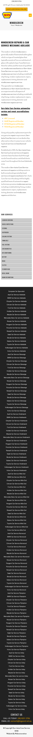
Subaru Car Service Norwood (16, 580)
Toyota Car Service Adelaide (16, 344)
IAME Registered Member (14, 121)
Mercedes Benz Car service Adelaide (16, 318)
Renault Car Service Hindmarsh (16, 450)
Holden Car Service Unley (16, 669)
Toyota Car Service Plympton (16, 643)
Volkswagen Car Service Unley (16, 706)
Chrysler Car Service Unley (16, 659)
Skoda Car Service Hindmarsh (16, 457)
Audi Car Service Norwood (17, 533)
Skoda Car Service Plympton (16, 636)
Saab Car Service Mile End (16, 513)
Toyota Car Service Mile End (16, 523)
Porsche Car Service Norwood (16, 567)
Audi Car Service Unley (16, 653)
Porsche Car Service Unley (16, 686)
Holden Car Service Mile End (16, 490)
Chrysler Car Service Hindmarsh (16, 421)
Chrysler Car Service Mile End (17, 480)
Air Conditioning (6, 253)
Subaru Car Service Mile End (16, 520)
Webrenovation (21, 733)
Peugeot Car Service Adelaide (16, 324)
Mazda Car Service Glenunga (16, 374)
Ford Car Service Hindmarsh (16, 427)
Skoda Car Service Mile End (16, 517)
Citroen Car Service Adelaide (16, 305)
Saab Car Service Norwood (16, 573)
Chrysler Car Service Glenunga (16, 361)
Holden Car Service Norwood (16, 550)
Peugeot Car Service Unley (16, 683)
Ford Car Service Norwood (16, 547)
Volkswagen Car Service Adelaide (16, 348)
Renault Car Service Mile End (16, 510)
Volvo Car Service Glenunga (16, 411)
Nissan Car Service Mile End (16, 500)
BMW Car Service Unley (16, 656)
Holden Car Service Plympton (16, 610)
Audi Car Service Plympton (17, 593)
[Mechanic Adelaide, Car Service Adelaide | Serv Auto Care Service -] (7, 15)
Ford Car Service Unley (16, 666)
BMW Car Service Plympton (16, 596)
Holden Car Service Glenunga (16, 371)
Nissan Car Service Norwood (16, 560)
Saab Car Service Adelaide (16, 334)
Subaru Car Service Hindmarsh (16, 460)
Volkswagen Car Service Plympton (16, 646)
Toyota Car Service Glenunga (16, 404)
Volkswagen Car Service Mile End (16, 527)
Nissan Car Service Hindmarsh (16, 441)
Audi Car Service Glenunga (16, 354)
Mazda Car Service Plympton (16, 613)
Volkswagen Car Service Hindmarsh (16, 467)
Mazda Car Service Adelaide (16, 315)
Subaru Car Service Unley (16, 699)
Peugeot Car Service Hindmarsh (16, 444)
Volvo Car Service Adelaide (16, 351)
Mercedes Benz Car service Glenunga (16, 378)
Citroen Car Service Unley (16, 663)
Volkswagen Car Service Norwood (16, 586)
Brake (3, 261)
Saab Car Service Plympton (16, 633)
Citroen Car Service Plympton (17, 603)
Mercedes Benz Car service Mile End (16, 497)
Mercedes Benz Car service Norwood (16, 557)
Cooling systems (7, 236)
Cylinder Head (6, 269)
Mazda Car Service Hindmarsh (16, 434)
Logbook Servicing (7, 220)
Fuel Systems (6, 245)
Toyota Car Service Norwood (16, 583)
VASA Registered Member (14, 126)
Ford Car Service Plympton (16, 606)
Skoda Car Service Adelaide (16, 338)
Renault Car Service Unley (16, 689)
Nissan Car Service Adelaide (16, 321)
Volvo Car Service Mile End (16, 530)
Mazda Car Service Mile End (16, 494)
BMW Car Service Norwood (16, 537)
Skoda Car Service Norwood (16, 577)
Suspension (5, 232)
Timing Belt (5, 241)
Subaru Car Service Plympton (16, 640)
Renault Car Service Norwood (16, 570)
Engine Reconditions (7, 277)
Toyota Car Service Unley (16, 703)
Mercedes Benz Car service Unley (16, 676)
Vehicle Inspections (7, 224)
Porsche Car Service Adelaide (16, 328)
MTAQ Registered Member (14, 124)
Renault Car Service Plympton (16, 630)
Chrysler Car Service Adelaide (17, 301)
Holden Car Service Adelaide (16, 311)
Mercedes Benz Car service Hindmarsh (16, 437)
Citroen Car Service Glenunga (16, 364)
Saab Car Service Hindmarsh (16, 454)
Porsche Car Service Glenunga (16, 387)
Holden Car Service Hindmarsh (16, 431)
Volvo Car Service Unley (16, 709)
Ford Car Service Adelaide (16, 308)
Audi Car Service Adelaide (16, 295)
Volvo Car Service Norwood (16, 590)
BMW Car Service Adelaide (16, 298)
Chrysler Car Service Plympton (16, 600)
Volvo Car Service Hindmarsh (16, 470)
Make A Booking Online (16, 9)
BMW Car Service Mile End (16, 477)
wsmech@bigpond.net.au (21, 721)
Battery (4, 257)
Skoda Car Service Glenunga (16, 397)
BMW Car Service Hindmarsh (16, 417)
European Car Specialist (16, 291)
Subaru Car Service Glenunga (16, 401)
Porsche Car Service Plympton (16, 626)
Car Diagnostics (7, 249)
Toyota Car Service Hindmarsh (16, 464)
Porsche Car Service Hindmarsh (16, 447)
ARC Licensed (9, 118)
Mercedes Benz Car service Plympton (16, 616)
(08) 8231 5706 (16, 1)
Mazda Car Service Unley (16, 673)
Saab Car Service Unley (16, 693)
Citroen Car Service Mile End (16, 484)
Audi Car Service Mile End (16, 474)
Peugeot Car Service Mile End (16, 504)
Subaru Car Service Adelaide (16, 341)
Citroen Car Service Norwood (17, 543)
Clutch (4, 265)
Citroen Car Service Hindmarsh (16, 424)
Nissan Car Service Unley (16, 679)
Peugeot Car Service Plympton (16, 623)
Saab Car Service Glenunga (17, 394)
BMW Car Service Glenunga (16, 358)
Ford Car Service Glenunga (16, 368)
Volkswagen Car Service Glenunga (16, 407)
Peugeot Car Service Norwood (16, 563)
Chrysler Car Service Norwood (16, 540)
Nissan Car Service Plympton (16, 620)
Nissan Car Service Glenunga (16, 381)
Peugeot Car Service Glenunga (16, 384)
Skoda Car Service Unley (16, 696)
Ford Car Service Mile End (16, 487)
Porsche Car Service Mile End (16, 507)
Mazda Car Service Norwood (16, 553)
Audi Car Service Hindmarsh (16, 414)
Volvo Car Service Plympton (16, 649)
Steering (4, 228)
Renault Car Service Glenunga (16, 391)
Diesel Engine (5, 273)
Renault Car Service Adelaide (16, 331)
